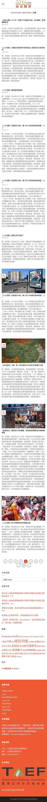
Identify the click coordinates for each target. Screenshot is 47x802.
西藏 (37, 653)
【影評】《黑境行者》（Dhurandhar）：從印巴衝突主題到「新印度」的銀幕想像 (23, 621)
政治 (5, 650)
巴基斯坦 (31, 645)
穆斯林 (17, 653)
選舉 (4, 656)
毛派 (10, 653)
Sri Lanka (35, 636)
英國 (31, 653)
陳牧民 (14, 656)
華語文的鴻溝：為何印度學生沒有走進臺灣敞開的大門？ (23, 609)
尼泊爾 (23, 646)
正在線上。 (11, 668)
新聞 (24, 650)
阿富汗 (8, 656)
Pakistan (27, 636)
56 (24, 565)
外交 (5, 646)
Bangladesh (7, 636)
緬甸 (21, 653)
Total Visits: (6, 704)
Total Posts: (6, 710)
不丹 (40, 637)
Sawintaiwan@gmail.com (20, 734)
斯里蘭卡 (17, 649)
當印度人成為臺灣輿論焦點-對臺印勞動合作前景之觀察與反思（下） (23, 594)
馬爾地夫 (19, 656)
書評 (40, 650)
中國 (9, 641)
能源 (28, 653)
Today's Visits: (7, 691)
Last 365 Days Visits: (10, 697)
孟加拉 (15, 645)
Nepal (21, 637)
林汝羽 (6, 653)
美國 (25, 653)
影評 (39, 646)
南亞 (17, 641)
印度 (24, 641)
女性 (9, 646)
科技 (13, 653)
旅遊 (36, 650)
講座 (40, 653)
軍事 (44, 653)
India (16, 636)
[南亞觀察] (23, 4)
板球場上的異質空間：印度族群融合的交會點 (20, 615)
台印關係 (31, 642)
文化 (10, 650)
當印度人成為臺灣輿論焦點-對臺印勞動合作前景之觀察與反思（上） (23, 602)
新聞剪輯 (30, 650)
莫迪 (34, 653)
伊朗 (12, 642)
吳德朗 (37, 642)
